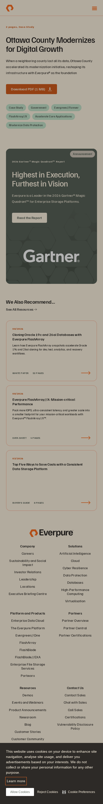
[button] (78, 792)
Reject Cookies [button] (47, 792)
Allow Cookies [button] (20, 792)
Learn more (16, 781)
